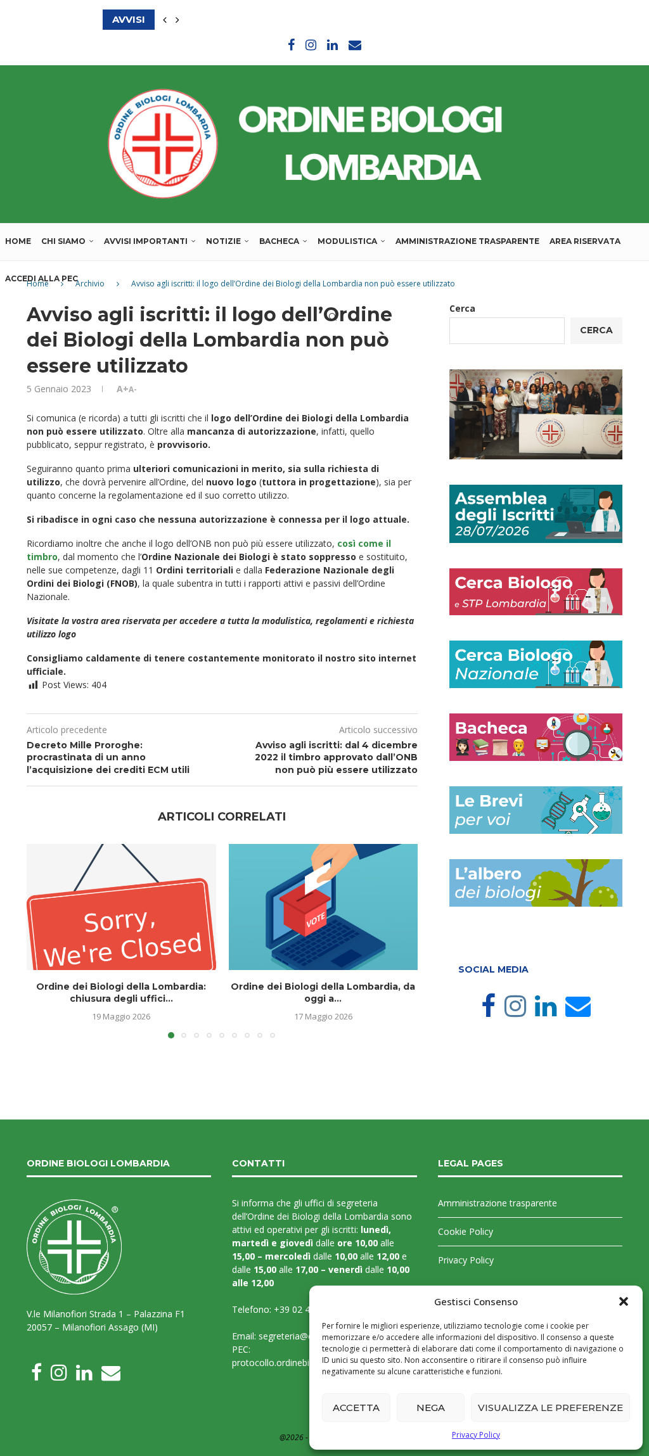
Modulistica (347, 241)
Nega (430, 1408)
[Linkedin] (332, 44)
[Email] (355, 44)
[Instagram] (310, 44)
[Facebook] (291, 44)
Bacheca (279, 241)
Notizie (223, 241)
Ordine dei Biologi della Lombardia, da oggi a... (323, 993)
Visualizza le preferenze (550, 1408)
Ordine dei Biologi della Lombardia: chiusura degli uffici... (121, 993)
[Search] (332, 316)
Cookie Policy (465, 1231)
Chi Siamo (63, 241)
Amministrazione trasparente (467, 241)
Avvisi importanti (146, 241)
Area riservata (584, 241)
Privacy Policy (476, 1434)
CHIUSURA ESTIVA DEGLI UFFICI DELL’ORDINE (218, 19)
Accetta (356, 1408)
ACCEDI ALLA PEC (41, 278)
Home (18, 241)
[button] (623, 1301)
